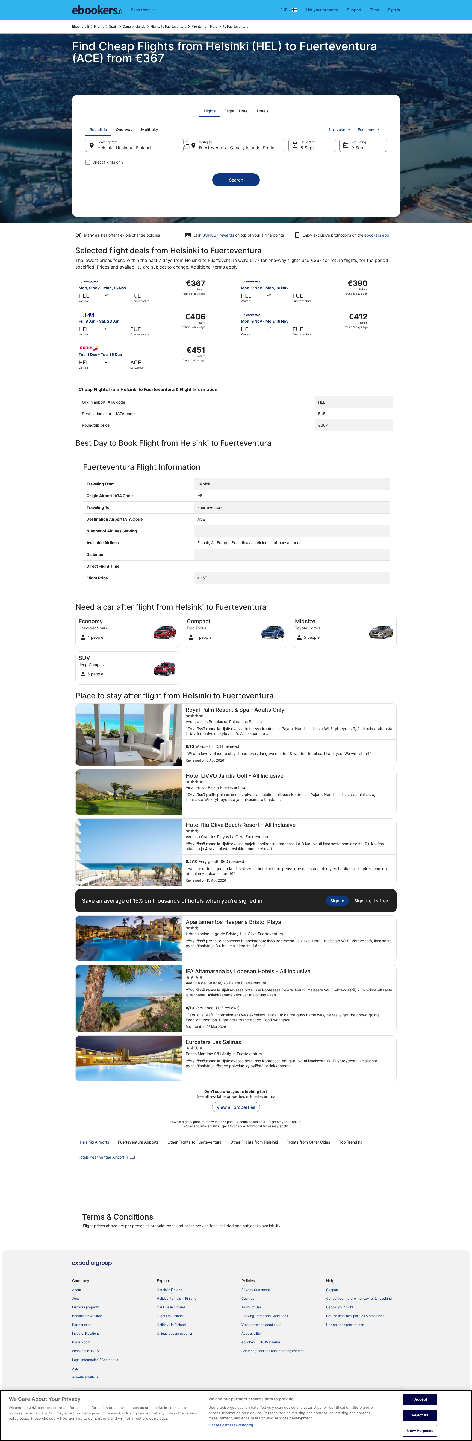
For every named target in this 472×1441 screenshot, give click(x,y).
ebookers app (376, 235)
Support (354, 9)
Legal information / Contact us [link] (95, 1360)
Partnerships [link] (81, 1325)
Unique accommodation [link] (175, 1333)
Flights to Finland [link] (170, 1316)
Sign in (394, 9)
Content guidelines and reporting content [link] (272, 1351)
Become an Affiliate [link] (87, 1316)
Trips (374, 9)
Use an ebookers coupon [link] (345, 1325)
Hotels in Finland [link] (169, 1290)
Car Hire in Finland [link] (171, 1307)
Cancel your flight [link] (339, 1307)
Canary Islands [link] (134, 26)
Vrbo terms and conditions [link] (261, 1325)
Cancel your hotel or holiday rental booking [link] (359, 1298)
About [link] (76, 1290)
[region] (236, 1415)
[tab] (209, 111)
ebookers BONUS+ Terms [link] (261, 1342)
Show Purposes (419, 1430)
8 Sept (307, 147)
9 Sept (358, 147)
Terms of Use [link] (251, 1307)
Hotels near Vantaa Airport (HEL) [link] (106, 1157)
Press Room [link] (81, 1342)
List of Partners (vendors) (230, 1425)
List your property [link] (85, 1307)
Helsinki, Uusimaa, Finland (124, 147)
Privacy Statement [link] (255, 1290)
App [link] (75, 1368)
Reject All (420, 1415)
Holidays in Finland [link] (171, 1325)
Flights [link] (99, 26)
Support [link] (332, 1290)
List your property (322, 9)
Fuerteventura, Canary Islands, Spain (236, 147)
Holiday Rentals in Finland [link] (176, 1298)
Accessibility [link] (251, 1333)
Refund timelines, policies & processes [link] (355, 1316)
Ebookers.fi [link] (80, 26)
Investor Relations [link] (85, 1333)
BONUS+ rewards (218, 235)
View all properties (236, 1107)
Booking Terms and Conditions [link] (264, 1316)
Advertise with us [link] (85, 1377)
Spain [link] (113, 26)
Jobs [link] (75, 1298)
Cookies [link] (247, 1298)
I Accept (419, 1399)
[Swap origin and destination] (186, 145)
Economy (366, 129)
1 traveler (337, 129)
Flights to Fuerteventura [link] (168, 26)
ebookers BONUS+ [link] (86, 1351)
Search (236, 180)
